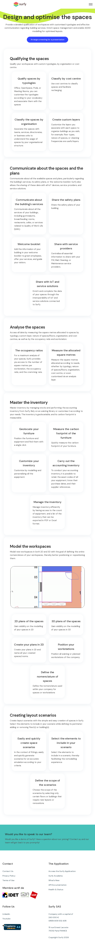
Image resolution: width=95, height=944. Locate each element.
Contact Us (7, 871)
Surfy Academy (55, 875)
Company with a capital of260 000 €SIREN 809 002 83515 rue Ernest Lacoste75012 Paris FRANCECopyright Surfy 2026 (60, 926)
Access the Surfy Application (62, 871)
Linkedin (6, 914)
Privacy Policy (8, 875)
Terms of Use (8, 880)
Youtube (6, 918)
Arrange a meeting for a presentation (47, 39)
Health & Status (55, 889)
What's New (53, 880)
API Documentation (57, 885)
